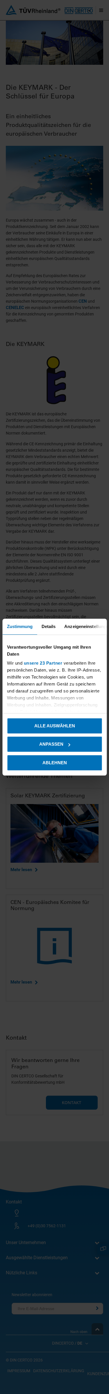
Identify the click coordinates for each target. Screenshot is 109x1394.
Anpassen (51, 744)
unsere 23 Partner (43, 663)
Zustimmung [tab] (20, 626)
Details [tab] (48, 626)
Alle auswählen (54, 725)
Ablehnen (54, 762)
